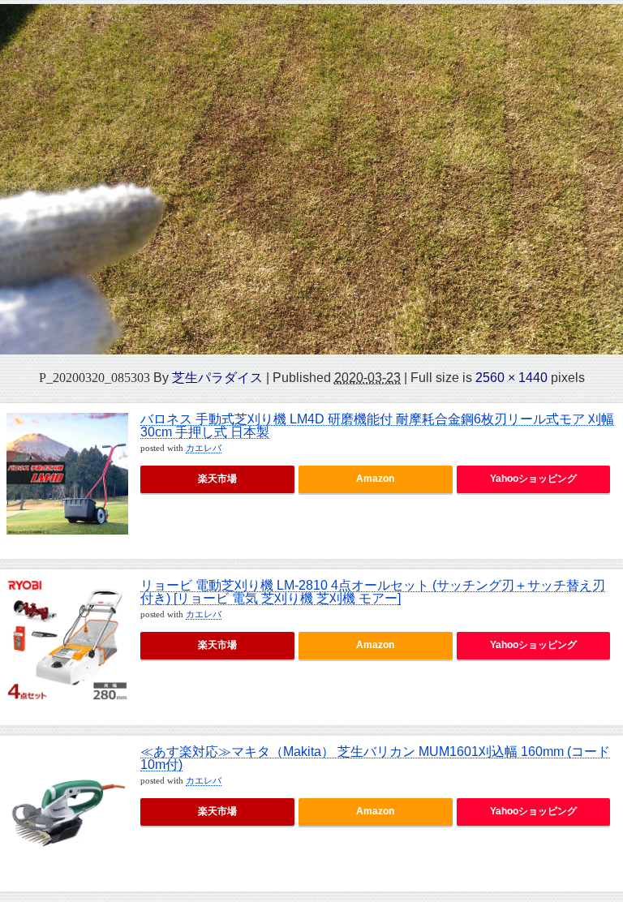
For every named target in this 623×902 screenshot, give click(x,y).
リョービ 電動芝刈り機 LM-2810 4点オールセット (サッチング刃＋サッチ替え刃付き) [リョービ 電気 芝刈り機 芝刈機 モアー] (372, 591)
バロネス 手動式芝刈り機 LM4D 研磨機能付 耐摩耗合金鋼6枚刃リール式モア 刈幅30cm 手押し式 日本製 (377, 425)
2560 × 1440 (511, 377)
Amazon (375, 478)
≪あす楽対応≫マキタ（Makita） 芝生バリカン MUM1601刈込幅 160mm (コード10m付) (375, 758)
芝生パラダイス (217, 377)
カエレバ (203, 448)
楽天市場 (217, 478)
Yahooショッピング (533, 478)
